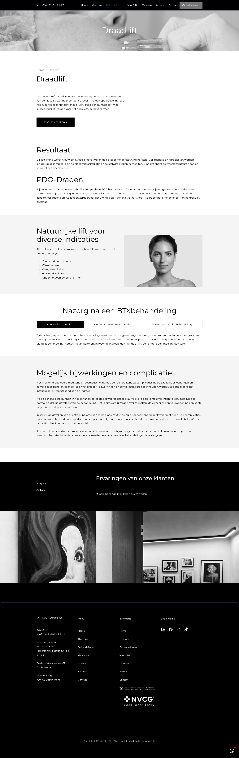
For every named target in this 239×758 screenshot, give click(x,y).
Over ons (97, 5)
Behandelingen (114, 5)
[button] (231, 750)
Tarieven (147, 5)
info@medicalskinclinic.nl (51, 634)
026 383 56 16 (44, 630)
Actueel (160, 5)
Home (84, 5)
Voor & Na (133, 5)
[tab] (60, 324)
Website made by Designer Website (138, 741)
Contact (173, 5)
